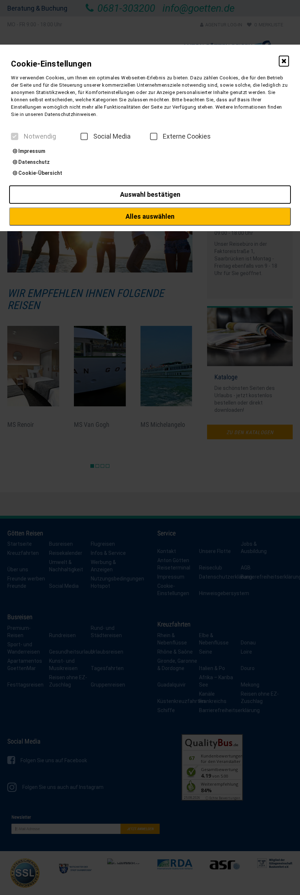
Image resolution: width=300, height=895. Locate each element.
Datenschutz (33, 162)
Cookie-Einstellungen (51, 63)
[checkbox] (14, 136)
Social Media (112, 136)
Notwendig (40, 136)
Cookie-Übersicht (39, 173)
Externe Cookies (187, 136)
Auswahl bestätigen (150, 194)
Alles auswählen (150, 216)
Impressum (31, 151)
